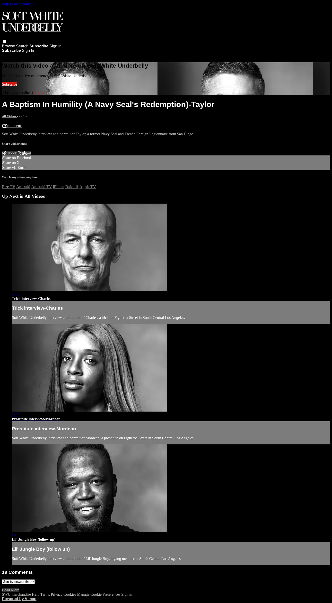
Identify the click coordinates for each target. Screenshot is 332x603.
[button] (4, 41)
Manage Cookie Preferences (99, 594)
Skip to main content (18, 4)
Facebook (10, 153)
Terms (45, 594)
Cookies (70, 594)
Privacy (57, 594)
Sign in (55, 46)
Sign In (28, 50)
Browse (9, 46)
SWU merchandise (16, 594)
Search (22, 46)
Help (36, 594)
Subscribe (9, 84)
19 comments (12, 126)
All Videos (9, 116)
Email (26, 153)
